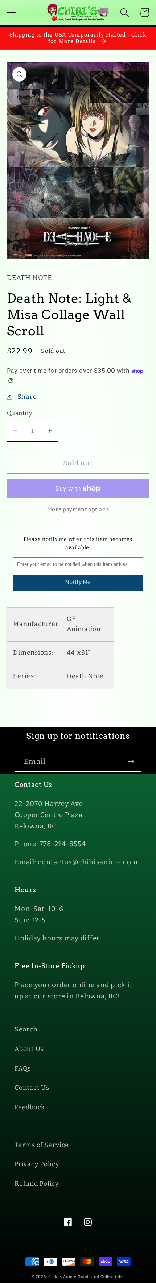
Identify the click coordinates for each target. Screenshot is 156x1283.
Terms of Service (42, 1145)
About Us (29, 1049)
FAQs (23, 1068)
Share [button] (27, 397)
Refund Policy (37, 1184)
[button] (11, 12)
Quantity (20, 413)
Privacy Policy (37, 1164)
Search (26, 1029)
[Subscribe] (131, 761)
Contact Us (32, 1088)
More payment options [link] (78, 509)
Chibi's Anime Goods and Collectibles (86, 1276)
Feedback (30, 1107)
